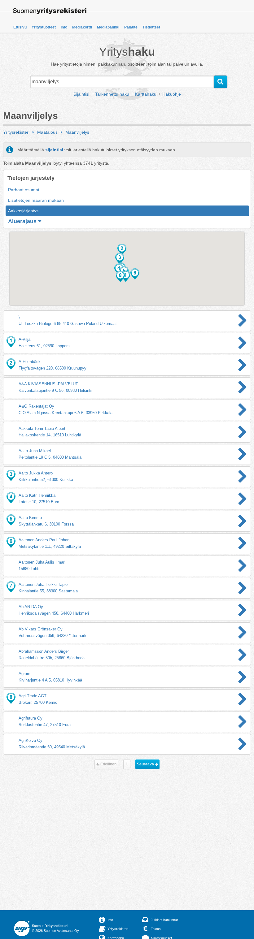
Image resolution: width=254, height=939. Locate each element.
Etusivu (20, 27)
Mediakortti (82, 27)
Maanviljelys (77, 132)
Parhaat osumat (23, 189)
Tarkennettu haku (112, 94)
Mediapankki (108, 27)
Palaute (131, 27)
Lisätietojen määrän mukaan (36, 200)
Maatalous (47, 132)
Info (64, 27)
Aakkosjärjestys (23, 210)
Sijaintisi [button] (81, 94)
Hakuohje (171, 94)
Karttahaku (145, 94)
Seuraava (146, 764)
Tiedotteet (151, 27)
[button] (122, 249)
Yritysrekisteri (16, 132)
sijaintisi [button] (54, 149)
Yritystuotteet (44, 27)
